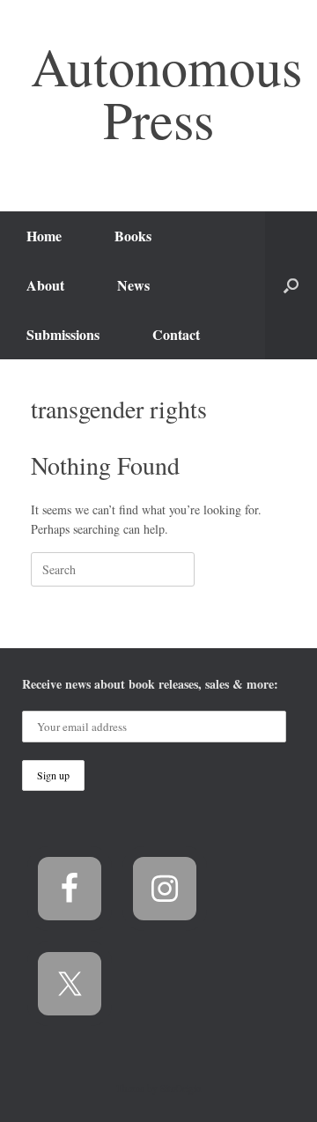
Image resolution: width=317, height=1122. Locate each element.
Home (44, 235)
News (133, 285)
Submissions (63, 334)
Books (132, 235)
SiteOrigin (181, 1088)
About (45, 285)
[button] (291, 285)
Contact (176, 334)
